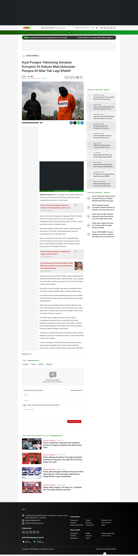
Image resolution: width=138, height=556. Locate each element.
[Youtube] (34, 532)
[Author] (24, 77)
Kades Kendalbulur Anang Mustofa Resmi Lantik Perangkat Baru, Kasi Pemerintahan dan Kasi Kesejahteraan (102, 137)
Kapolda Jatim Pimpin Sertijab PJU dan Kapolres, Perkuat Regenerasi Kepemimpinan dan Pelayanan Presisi (103, 118)
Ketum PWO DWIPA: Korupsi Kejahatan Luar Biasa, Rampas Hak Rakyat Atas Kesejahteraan (103, 234)
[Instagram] (107, 28)
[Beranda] (69, 32)
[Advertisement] (69, 12)
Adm (28, 76)
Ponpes (33, 364)
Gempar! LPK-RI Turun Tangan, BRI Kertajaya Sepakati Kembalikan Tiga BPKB (99, 37)
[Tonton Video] (97, 28)
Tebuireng (49, 364)
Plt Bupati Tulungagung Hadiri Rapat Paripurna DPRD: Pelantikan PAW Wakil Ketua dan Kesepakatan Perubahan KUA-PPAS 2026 (103, 175)
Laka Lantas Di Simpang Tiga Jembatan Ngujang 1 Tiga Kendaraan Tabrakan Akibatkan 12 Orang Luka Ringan (103, 108)
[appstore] (27, 543)
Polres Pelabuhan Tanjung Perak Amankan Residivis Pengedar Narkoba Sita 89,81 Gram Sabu (62, 445)
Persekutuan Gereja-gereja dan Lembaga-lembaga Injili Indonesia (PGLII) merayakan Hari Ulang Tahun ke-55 (103, 166)
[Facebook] (101, 28)
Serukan (40, 364)
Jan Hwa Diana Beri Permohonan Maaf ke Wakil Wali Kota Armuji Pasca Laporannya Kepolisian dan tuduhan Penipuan (57, 265)
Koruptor (25, 364)
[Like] (66, 77)
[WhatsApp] (78, 122)
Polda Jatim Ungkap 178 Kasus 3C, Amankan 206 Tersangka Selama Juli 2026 (62, 488)
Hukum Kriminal (32, 55)
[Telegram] (114, 28)
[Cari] (42, 28)
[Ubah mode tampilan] (93, 27)
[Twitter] (104, 28)
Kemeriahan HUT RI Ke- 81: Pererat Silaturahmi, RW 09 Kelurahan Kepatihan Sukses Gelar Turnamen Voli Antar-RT (103, 156)
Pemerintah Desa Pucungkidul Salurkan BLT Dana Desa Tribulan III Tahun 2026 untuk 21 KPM (103, 98)
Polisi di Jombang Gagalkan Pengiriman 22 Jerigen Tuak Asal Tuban (55, 253)
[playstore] (39, 543)
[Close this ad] (104, 553)
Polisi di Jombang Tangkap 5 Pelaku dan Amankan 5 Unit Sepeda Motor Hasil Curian (55, 206)
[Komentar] (71, 77)
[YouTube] (111, 28)
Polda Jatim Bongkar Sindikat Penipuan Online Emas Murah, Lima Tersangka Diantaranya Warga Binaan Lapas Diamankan (63, 474)
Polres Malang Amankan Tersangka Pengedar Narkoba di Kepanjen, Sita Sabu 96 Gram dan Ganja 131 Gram (62, 459)
